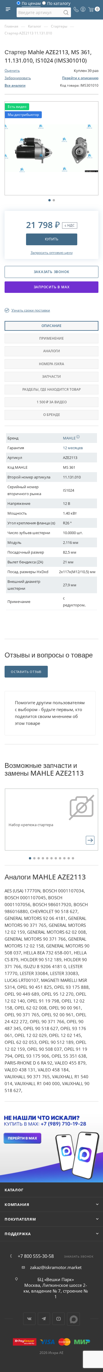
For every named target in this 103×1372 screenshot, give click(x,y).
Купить (51, 239)
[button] (30, 858)
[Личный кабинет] (83, 10)
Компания (17, 1204)
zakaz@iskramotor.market (56, 1267)
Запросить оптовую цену (52, 252)
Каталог (14, 1189)
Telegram (44, 1319)
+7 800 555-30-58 (36, 1256)
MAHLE (69, 438)
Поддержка (18, 1233)
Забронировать (18, 77)
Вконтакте (29, 1319)
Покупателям (20, 1219)
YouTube (58, 1319)
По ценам (31, 4)
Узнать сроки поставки (30, 310)
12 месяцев (73, 447)
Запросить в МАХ (52, 287)
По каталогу (58, 4)
